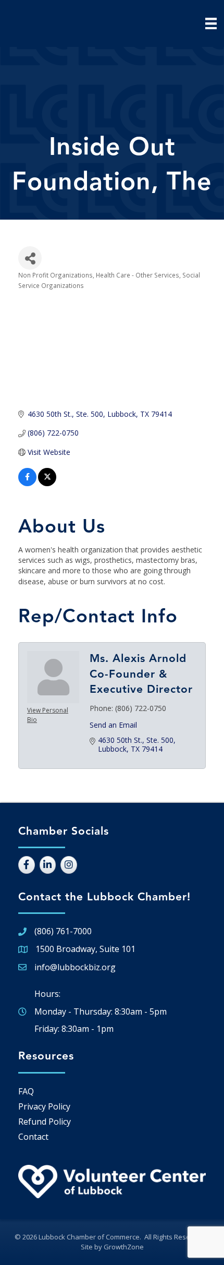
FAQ (26, 1091)
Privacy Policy (44, 1106)
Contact (33, 1136)
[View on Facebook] (27, 483)
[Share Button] (30, 258)
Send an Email (113, 725)
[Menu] (211, 23)
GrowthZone (124, 1246)
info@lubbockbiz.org (75, 967)
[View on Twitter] (47, 483)
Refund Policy (44, 1121)
